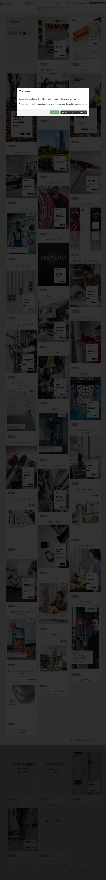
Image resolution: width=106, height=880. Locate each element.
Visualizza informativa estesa (74, 112)
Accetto (55, 112)
